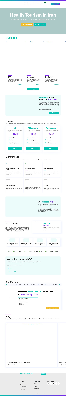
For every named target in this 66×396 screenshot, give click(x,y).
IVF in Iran (25, 3)
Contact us (41, 3)
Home (17, 2)
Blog (38, 2)
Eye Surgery (49, 77)
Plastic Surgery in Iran (24, 389)
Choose (15, 148)
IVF (9, 77)
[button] (6, 251)
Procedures (21, 2)
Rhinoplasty (31, 77)
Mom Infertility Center (28, 4)
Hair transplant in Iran (23, 386)
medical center (36, 388)
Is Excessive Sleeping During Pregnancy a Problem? (19, 362)
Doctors (35, 2)
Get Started (43, 373)
